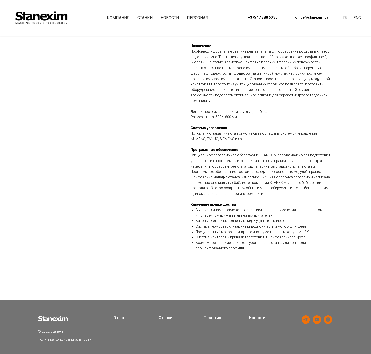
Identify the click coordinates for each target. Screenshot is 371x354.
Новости (170, 17)
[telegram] (306, 322)
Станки (145, 17)
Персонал (197, 17)
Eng (357, 17)
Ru (345, 17)
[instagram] (328, 322)
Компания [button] (118, 17)
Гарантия (212, 317)
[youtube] (317, 322)
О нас (118, 317)
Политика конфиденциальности (64, 339)
